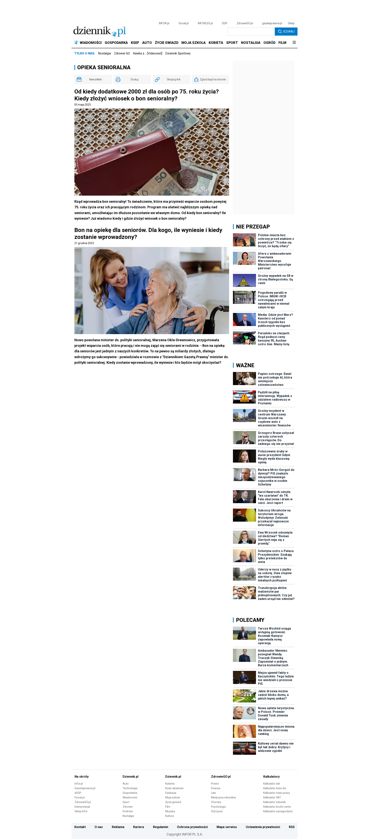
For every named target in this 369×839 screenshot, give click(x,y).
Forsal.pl (80, 797)
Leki (213, 792)
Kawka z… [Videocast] (147, 53)
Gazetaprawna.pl (85, 788)
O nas (99, 827)
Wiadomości (130, 797)
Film (167, 806)
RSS (292, 827)
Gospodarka (130, 792)
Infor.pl (79, 783)
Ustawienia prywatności (263, 827)
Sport (126, 802)
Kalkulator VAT (272, 797)
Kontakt (80, 827)
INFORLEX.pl (205, 23)
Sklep (291, 23)
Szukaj (288, 31)
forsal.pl (184, 23)
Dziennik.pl (130, 776)
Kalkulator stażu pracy (276, 792)
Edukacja (170, 792)
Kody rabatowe (174, 788)
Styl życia (216, 811)
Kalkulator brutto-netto (277, 806)
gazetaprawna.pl (272, 23)
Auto (126, 783)
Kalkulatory (271, 776)
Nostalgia (104, 53)
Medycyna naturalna (223, 797)
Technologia (130, 788)
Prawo (215, 783)
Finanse (215, 788)
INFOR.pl (164, 23)
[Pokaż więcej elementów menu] (294, 43)
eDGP (78, 792)
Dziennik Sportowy (178, 53)
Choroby (216, 802)
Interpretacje (82, 806)
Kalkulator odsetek (274, 802)
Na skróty (82, 776)
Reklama (118, 827)
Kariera (138, 827)
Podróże (128, 811)
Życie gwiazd (173, 802)
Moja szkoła (172, 797)
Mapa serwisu (227, 827)
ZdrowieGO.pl (245, 23)
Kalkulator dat (271, 783)
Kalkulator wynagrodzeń (278, 811)
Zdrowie (128, 806)
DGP (224, 23)
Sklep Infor (81, 811)
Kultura (169, 815)
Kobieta (170, 783)
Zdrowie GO (122, 53)
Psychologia (218, 806)
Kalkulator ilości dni (274, 788)
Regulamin (160, 827)
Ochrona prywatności (192, 827)
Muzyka (170, 811)
